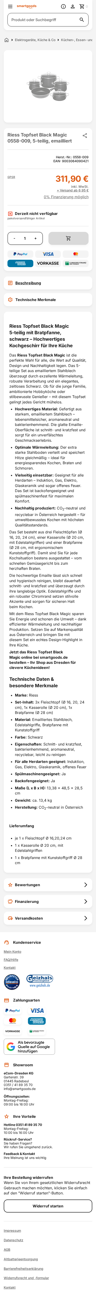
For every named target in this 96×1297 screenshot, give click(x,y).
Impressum (12, 1230)
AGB (7, 1250)
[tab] (48, 282)
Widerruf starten (48, 1206)
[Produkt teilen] (85, 135)
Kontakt (10, 968)
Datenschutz (13, 1240)
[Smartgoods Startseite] (27, 7)
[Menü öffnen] (10, 6)
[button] (11, 177)
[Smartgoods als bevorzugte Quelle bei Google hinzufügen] (29, 1047)
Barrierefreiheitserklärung (23, 1269)
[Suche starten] (82, 20)
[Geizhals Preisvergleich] (40, 982)
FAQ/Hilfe (11, 960)
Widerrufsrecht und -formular (26, 1278)
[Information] (63, 6)
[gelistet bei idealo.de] (12, 982)
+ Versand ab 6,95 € (73, 190)
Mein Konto (12, 951)
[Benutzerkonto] (72, 6)
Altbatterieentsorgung (21, 1259)
